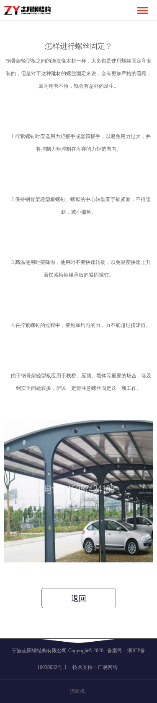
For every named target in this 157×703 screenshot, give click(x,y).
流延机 (77, 691)
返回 (78, 598)
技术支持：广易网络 (95, 667)
